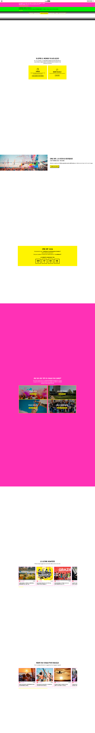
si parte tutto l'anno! (33, 407)
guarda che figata (54, 166)
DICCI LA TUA (21, 10)
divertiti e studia (62, 393)
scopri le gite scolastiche (62, 407)
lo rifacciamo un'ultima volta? (23, 5)
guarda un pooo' (33, 393)
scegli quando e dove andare (38, 75)
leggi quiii (57, 75)
